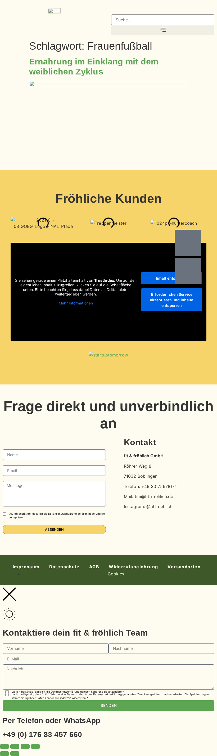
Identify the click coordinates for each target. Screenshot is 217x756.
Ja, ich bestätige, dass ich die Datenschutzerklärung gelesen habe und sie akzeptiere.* (57, 515)
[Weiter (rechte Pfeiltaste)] (14, 753)
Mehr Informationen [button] (76, 303)
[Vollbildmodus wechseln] (14, 746)
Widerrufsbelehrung (133, 566)
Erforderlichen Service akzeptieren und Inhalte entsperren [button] (171, 300)
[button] (162, 11)
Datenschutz (64, 566)
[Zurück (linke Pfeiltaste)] (4, 753)
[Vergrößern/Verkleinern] (4, 746)
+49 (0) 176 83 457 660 (42, 734)
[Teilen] (25, 746)
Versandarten (184, 566)
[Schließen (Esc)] (35, 746)
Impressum (26, 566)
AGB (94, 566)
